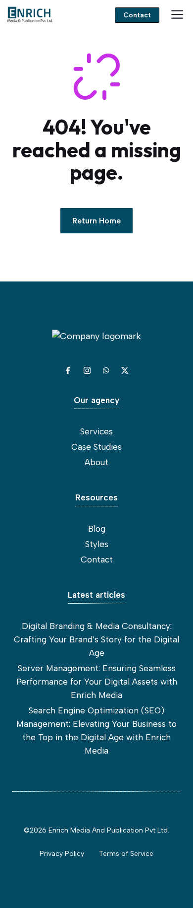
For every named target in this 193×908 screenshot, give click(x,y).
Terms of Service (126, 853)
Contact (137, 15)
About (96, 462)
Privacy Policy (62, 853)
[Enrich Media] (29, 15)
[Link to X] (67, 370)
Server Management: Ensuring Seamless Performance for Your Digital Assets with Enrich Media (96, 681)
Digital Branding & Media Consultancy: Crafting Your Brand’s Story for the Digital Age (96, 639)
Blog (96, 529)
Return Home (96, 220)
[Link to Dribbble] (124, 370)
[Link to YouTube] (105, 370)
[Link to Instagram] (87, 370)
